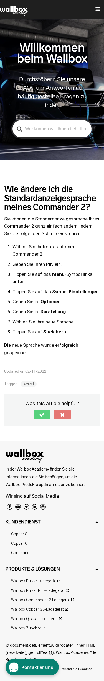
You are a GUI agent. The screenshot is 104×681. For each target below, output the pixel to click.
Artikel (28, 384)
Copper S (19, 534)
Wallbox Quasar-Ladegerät (34, 619)
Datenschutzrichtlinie (61, 668)
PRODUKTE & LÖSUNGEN (33, 569)
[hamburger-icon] (98, 10)
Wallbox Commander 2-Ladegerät (40, 600)
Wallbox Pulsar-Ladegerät (33, 581)
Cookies (86, 668)
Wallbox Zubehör (26, 628)
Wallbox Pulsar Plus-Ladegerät (37, 590)
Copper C (19, 543)
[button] (42, 414)
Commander (22, 553)
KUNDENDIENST (23, 522)
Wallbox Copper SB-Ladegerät (37, 609)
